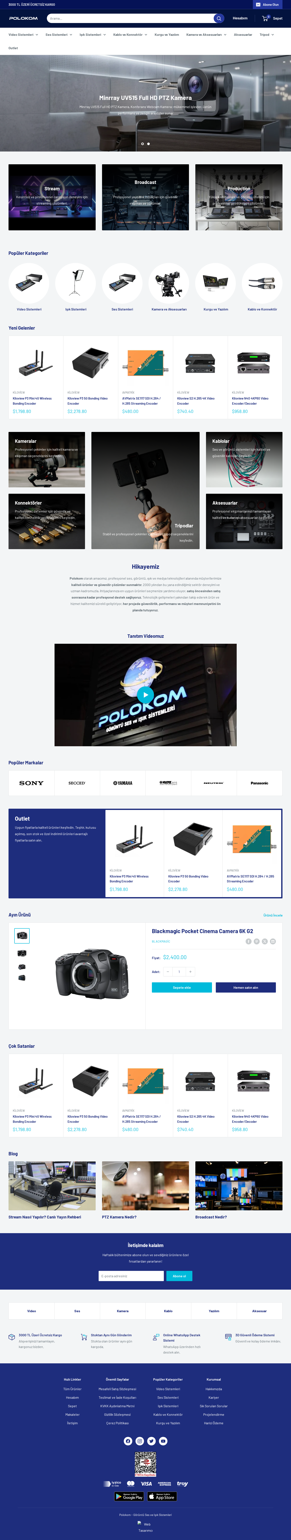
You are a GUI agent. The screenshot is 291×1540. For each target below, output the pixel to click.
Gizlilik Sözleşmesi (117, 1414)
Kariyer (214, 1397)
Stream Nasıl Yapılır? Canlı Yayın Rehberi (45, 1216)
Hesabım (72, 1397)
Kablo (168, 1311)
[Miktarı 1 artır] (190, 971)
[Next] (282, 377)
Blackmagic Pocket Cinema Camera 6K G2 (202, 931)
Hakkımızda (214, 1389)
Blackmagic (161, 941)
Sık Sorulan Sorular (214, 1406)
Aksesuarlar (243, 34)
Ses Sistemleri (57, 34)
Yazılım (214, 1311)
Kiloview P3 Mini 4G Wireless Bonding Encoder (32, 401)
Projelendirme (213, 1414)
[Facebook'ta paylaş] (249, 941)
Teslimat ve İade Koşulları (117, 1397)
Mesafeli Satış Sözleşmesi (117, 1389)
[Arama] (219, 18)
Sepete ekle (182, 987)
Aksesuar (259, 1311)
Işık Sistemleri (90, 34)
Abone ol (179, 1276)
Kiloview (19, 392)
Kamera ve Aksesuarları (204, 34)
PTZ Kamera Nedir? (119, 1216)
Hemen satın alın (245, 987)
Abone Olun (271, 4)
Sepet (72, 1406)
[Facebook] (128, 1441)
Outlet (13, 48)
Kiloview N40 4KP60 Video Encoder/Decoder (250, 401)
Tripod (264, 34)
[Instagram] (139, 1441)
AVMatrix (128, 392)
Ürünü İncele (273, 915)
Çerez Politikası (117, 1423)
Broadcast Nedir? (211, 1216)
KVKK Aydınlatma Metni (117, 1406)
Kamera (122, 1311)
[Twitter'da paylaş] (265, 941)
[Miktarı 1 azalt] (167, 971)
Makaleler (72, 1414)
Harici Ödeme (213, 1423)
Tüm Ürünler (72, 1389)
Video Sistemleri (21, 34)
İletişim (72, 1423)
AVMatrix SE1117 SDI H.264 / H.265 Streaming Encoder (141, 401)
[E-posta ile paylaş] (273, 941)
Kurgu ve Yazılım (167, 34)
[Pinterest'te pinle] (257, 941)
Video (31, 1311)
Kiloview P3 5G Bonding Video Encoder (88, 401)
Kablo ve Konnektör (128, 34)
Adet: (156, 972)
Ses (77, 1311)
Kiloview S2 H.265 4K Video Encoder (196, 401)
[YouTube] (163, 1441)
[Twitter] (151, 1441)
